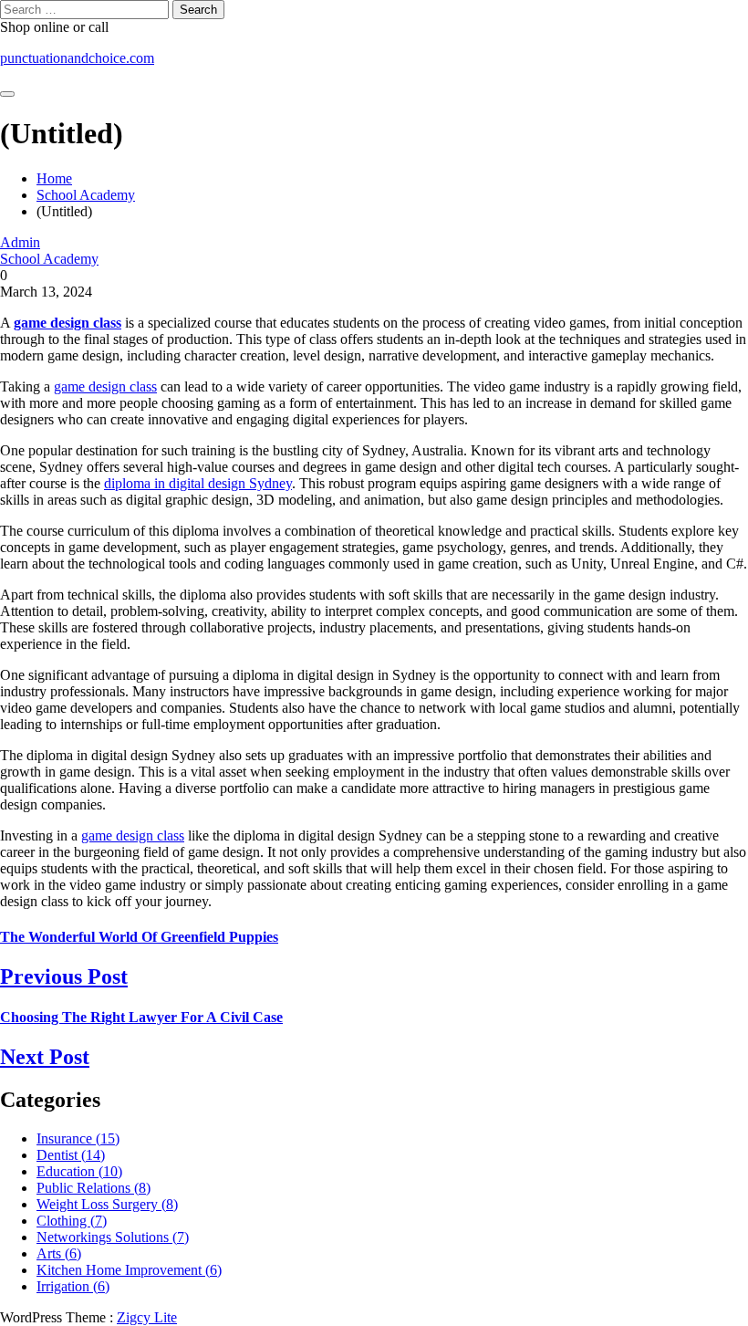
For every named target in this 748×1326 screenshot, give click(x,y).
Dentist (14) (70, 1155)
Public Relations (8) (93, 1187)
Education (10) (79, 1171)
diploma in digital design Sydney (198, 483)
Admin (20, 242)
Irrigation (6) (72, 1286)
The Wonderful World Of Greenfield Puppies (139, 937)
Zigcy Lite (147, 1317)
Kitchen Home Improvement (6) (129, 1270)
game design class (67, 322)
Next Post (44, 1057)
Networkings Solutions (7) (112, 1237)
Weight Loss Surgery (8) (107, 1204)
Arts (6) (58, 1253)
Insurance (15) (77, 1138)
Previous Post (64, 976)
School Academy (49, 258)
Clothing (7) (71, 1220)
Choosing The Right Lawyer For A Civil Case (141, 1017)
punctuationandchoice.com (77, 58)
